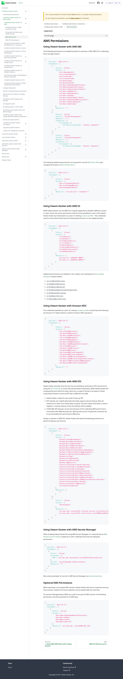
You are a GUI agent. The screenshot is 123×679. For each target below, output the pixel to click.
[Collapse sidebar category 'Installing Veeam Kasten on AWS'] (26, 23)
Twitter (65, 670)
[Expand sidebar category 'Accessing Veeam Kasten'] (26, 133)
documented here (95, 576)
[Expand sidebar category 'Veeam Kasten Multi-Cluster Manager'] (26, 149)
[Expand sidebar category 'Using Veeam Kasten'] (26, 137)
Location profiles (87, 216)
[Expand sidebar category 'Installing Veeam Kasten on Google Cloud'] (26, 61)
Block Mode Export (68, 165)
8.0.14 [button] (91, 3)
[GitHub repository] (98, 2)
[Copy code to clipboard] (106, 59)
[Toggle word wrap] (102, 426)
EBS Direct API (93, 162)
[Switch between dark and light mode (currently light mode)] (102, 2)
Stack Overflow (68, 667)
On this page (49, 36)
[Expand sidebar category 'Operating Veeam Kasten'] (26, 140)
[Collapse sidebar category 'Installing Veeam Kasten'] (26, 11)
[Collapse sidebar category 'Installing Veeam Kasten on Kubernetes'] (26, 18)
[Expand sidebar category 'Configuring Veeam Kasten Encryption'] (26, 123)
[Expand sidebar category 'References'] (26, 156)
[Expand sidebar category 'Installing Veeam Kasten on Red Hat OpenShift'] (26, 57)
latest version (75, 18)
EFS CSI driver (55, 389)
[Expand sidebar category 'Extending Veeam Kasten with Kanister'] (26, 144)
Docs (21, 3)
